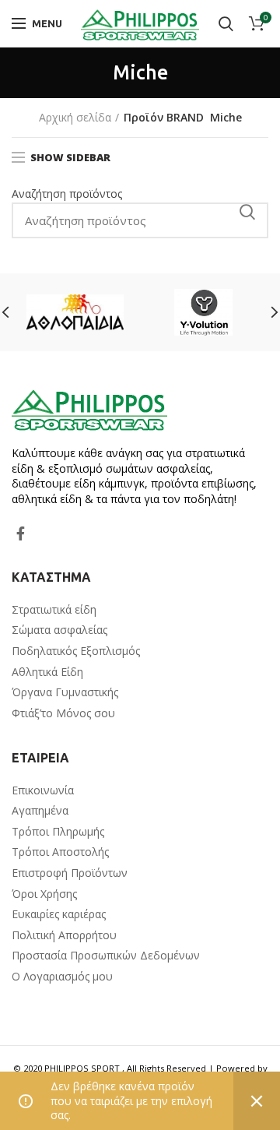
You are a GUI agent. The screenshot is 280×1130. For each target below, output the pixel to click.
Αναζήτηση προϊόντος (67, 193)
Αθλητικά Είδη (47, 671)
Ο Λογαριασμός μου (62, 976)
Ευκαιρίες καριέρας (59, 913)
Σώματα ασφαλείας (59, 629)
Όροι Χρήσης (44, 893)
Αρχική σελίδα (75, 117)
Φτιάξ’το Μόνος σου (63, 713)
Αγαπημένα (40, 810)
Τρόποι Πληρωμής (58, 831)
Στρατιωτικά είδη (54, 609)
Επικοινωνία (43, 790)
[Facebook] (21, 533)
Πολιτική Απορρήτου (64, 935)
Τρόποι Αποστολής (60, 851)
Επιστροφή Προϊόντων (70, 872)
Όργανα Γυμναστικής (65, 692)
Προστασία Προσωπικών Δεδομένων (106, 955)
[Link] (140, 23)
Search (247, 211)
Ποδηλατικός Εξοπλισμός (76, 650)
